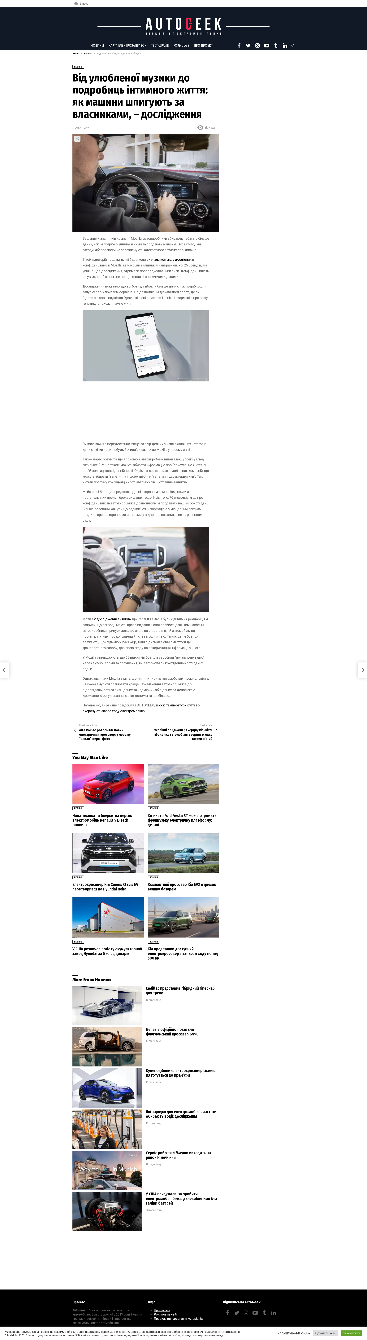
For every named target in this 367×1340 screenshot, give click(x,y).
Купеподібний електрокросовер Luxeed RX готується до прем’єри (180, 1073)
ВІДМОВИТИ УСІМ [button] (325, 1333)
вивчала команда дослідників (170, 259)
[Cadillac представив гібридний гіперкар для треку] (107, 1005)
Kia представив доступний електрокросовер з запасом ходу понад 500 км (183, 954)
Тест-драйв (160, 45)
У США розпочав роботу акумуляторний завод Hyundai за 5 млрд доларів (107, 951)
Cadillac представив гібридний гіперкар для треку (180, 990)
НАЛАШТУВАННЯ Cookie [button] (294, 1333)
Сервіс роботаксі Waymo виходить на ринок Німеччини (178, 1155)
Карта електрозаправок (127, 45)
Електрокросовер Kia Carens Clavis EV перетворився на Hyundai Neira (105, 887)
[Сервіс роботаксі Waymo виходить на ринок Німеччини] (107, 1170)
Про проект (203, 45)
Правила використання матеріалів (178, 1318)
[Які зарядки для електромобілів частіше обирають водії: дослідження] (107, 1129)
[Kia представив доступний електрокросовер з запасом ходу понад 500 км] (183, 917)
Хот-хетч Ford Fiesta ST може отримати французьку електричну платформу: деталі (182, 820)
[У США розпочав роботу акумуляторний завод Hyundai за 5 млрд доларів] (108, 917)
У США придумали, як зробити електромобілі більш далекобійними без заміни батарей (181, 1199)
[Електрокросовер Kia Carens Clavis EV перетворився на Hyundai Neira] (108, 853)
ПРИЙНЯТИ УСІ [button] (351, 1333)
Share (77, 139)
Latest (84, 3)
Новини (97, 45)
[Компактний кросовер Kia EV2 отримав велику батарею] (183, 853)
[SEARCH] (293, 45)
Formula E (181, 45)
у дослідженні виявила (112, 619)
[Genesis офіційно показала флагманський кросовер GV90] (107, 1046)
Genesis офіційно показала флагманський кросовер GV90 (172, 1032)
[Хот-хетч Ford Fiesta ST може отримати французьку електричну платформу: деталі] (183, 784)
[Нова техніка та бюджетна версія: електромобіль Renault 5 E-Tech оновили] (108, 784)
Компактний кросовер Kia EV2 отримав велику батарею (182, 887)
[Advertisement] (146, 413)
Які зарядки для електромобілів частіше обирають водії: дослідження (181, 1114)
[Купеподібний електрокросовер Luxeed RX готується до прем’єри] (107, 1088)
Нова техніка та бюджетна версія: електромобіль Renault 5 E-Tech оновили (102, 820)
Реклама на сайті (166, 1314)
